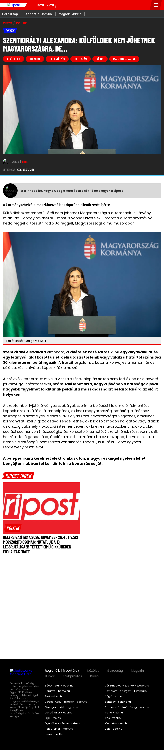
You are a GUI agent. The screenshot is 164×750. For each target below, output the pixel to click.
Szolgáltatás (72, 676)
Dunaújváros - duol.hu (59, 712)
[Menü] (156, 5)
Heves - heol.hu (54, 734)
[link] (13, 528)
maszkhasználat (124, 59)
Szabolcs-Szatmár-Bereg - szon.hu (127, 707)
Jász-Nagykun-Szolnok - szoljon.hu (127, 685)
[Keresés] (145, 5)
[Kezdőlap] (13, 5)
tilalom (35, 59)
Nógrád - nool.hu (115, 696)
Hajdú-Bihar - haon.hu (59, 728)
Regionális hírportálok (62, 671)
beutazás (80, 59)
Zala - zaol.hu (113, 728)
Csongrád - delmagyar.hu (61, 707)
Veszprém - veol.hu (116, 723)
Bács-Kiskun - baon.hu (59, 685)
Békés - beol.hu (54, 696)
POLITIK (21, 23)
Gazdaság (115, 671)
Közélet (93, 671)
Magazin (137, 671)
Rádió (94, 676)
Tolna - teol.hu (114, 712)
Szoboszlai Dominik (38, 14)
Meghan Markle (70, 14)
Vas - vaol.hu (113, 718)
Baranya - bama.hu (57, 691)
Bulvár (50, 676)
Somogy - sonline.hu (118, 701)
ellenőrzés (57, 59)
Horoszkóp (10, 14)
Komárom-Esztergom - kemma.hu (126, 691)
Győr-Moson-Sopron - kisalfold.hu (66, 723)
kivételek (13, 59)
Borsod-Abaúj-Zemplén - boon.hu (66, 701)
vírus (100, 59)
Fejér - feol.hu (53, 718)
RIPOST (7, 23)
